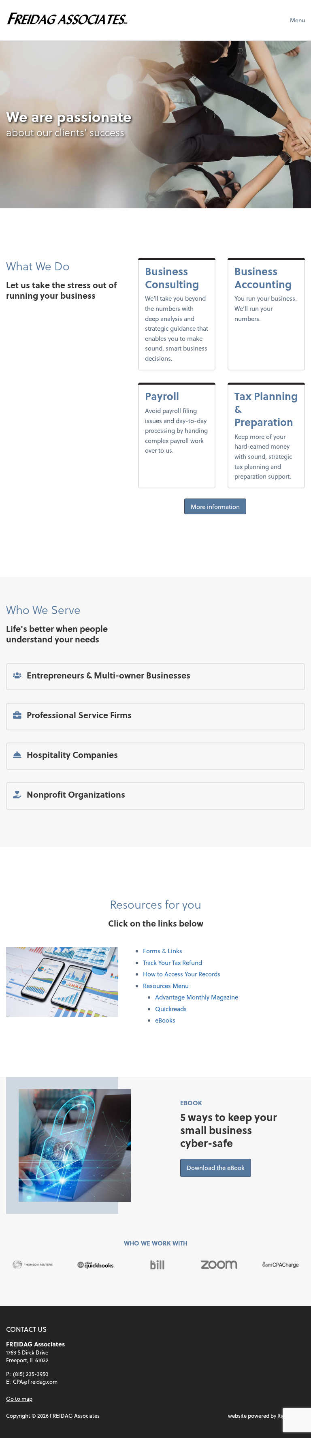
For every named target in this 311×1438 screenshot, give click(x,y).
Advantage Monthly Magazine (196, 997)
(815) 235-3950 (30, 1374)
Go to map (19, 1398)
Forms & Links (162, 950)
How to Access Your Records (181, 973)
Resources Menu (166, 985)
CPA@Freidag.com (35, 1381)
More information (215, 506)
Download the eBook (219, 1167)
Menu (297, 20)
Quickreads (171, 1008)
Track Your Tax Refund (172, 962)
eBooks (165, 1020)
